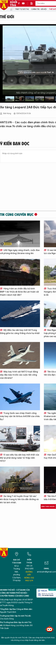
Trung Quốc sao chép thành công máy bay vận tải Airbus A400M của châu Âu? (20, 416)
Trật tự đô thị (22, 9)
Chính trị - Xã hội (38, 9)
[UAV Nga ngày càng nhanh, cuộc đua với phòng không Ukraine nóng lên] (20, 234)
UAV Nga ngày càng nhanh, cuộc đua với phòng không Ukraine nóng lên (19, 252)
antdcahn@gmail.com (46, 572)
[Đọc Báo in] (32, 3)
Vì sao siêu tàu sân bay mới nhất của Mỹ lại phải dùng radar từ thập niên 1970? (19, 458)
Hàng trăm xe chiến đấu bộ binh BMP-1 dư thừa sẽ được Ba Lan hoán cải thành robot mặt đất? (19, 291)
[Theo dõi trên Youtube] (23, 3)
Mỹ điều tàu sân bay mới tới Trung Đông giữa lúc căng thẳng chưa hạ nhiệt (20, 332)
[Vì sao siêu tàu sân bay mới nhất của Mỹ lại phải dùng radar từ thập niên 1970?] (20, 438)
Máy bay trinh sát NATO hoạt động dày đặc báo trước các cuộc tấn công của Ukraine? (19, 374)
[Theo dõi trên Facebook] (19, 3)
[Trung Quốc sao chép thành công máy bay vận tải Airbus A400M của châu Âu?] (20, 397)
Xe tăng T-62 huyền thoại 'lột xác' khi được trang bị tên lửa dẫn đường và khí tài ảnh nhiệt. (19, 499)
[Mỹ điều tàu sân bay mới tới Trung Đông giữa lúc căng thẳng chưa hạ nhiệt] (20, 313)
